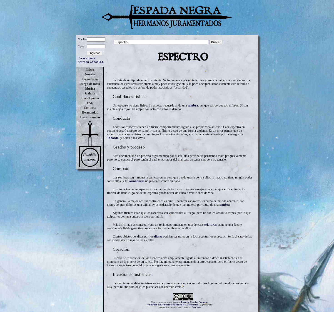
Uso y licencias (90, 117)
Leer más (196, 307)
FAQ (90, 103)
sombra (193, 105)
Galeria (90, 93)
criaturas (210, 224)
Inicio (90, 69)
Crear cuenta (86, 58)
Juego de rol (90, 79)
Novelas (90, 74)
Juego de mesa (90, 84)
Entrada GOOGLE (90, 62)
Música (90, 88)
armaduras (136, 181)
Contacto (90, 107)
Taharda (113, 138)
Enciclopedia (90, 98)
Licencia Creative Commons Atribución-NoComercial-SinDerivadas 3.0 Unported (177, 303)
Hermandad (90, 112)
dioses (158, 236)
